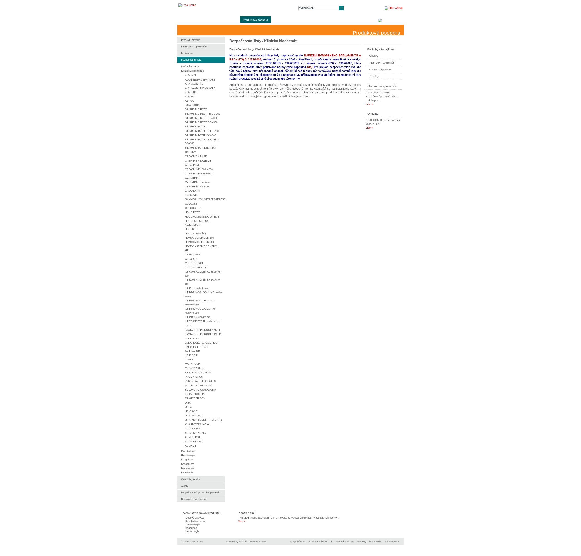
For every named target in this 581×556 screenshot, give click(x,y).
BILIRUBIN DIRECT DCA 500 (201, 122)
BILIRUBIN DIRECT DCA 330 (201, 118)
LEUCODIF (191, 355)
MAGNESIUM (192, 364)
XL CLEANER (192, 428)
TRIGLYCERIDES (195, 398)
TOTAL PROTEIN (195, 394)
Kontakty (338, 20)
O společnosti (201, 20)
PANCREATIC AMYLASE (198, 372)
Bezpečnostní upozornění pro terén (200, 492)
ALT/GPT (190, 96)
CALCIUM (190, 152)
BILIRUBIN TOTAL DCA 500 (200, 135)
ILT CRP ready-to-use (197, 288)
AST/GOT (190, 100)
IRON (188, 325)
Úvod (183, 20)
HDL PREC (191, 229)
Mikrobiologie (188, 451)
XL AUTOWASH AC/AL (197, 424)
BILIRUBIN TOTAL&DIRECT (201, 147)
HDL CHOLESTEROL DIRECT (202, 216)
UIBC (188, 402)
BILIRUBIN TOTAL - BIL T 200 (202, 131)
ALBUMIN (190, 75)
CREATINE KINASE (196, 156)
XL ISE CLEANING (195, 432)
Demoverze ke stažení (193, 499)
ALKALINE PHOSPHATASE (200, 79)
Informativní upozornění (382, 62)
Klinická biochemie (192, 70)
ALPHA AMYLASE (194, 84)
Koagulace (187, 459)
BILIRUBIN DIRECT (196, 109)
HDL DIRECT (192, 212)
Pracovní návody (190, 40)
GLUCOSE (191, 203)
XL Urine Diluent (194, 441)
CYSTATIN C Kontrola (197, 186)
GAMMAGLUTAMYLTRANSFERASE (205, 199)
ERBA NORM (192, 190)
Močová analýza (190, 66)
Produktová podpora (255, 20)
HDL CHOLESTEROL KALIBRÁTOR (197, 223)
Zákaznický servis (316, 20)
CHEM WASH (192, 254)
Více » (369, 104)
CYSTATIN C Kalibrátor (197, 182)
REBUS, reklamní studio (252, 541)
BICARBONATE (193, 105)
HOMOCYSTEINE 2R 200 (199, 242)
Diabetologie (187, 468)
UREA (188, 407)
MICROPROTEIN (194, 368)
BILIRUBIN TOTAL (195, 126)
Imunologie (187, 472)
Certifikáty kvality (190, 479)
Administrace (392, 541)
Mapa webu (375, 541)
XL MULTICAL (193, 437)
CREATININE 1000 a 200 (199, 169)
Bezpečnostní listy (191, 59)
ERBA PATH (191, 195)
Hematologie (188, 455)
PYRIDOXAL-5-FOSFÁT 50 (200, 381)
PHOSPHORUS (194, 376)
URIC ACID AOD (194, 415)
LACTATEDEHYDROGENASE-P (203, 334)
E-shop (294, 20)
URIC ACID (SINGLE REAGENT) (203, 420)
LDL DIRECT (192, 338)
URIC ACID (191, 411)
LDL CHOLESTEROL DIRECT (202, 342)
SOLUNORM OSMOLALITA (200, 389)
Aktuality (279, 20)
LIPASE (189, 359)
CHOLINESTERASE (196, 267)
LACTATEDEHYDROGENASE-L (203, 329)
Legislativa (187, 53)
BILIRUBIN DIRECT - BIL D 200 (202, 113)
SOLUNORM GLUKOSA (198, 385)
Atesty (184, 486)
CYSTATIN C (192, 177)
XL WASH (190, 445)
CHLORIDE (191, 258)
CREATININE (192, 165)
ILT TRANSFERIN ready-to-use (202, 321)
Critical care (187, 464)
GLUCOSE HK (193, 208)
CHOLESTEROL (194, 263)
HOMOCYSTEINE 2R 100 (199, 237)
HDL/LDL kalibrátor (195, 233)
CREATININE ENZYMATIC (199, 173)
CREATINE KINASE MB (198, 160)
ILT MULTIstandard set (197, 317)
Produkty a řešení (226, 20)
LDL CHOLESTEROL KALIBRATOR (197, 349)
